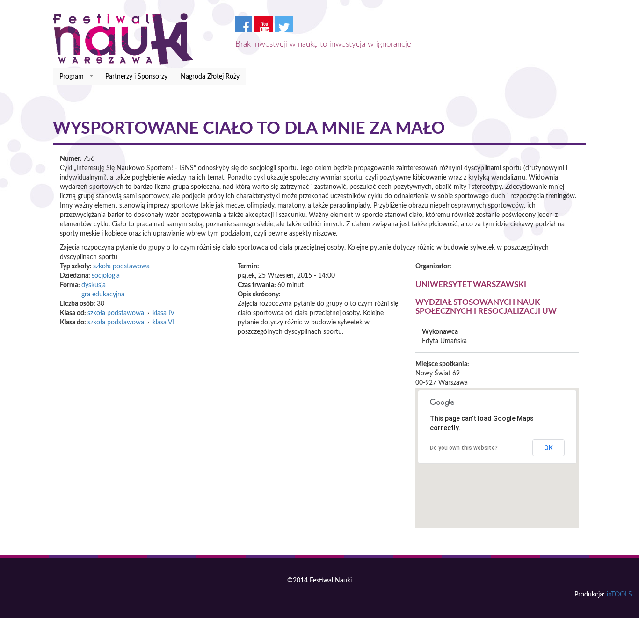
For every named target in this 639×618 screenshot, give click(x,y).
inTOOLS (619, 594)
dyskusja (93, 285)
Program (68, 76)
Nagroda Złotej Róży (210, 76)
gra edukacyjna (102, 294)
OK (548, 448)
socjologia (106, 276)
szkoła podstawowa (121, 266)
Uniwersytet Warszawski (470, 284)
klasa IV (163, 313)
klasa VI (163, 322)
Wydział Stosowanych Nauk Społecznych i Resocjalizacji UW (486, 306)
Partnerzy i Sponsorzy (136, 76)
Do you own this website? (464, 448)
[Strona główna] (126, 39)
